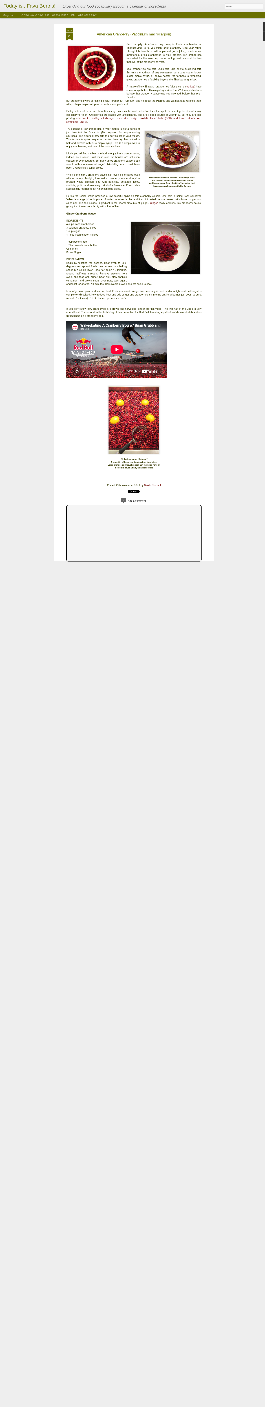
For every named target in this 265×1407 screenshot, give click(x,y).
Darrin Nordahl (152, 485)
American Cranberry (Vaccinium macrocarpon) (134, 34)
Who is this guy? (87, 15)
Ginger (154, 203)
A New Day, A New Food (35, 15)
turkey (190, 86)
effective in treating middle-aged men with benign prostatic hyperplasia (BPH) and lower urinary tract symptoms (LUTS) (134, 119)
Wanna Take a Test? (63, 15)
